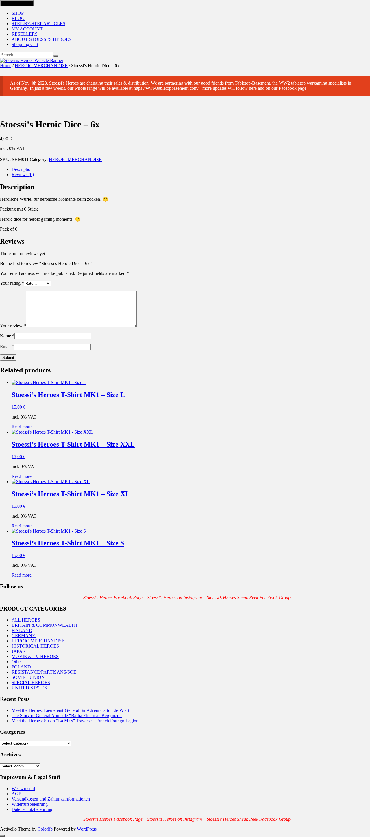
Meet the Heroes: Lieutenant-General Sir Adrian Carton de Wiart (70, 710)
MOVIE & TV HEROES (35, 656)
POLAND (21, 666)
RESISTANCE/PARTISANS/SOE (44, 672)
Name (7, 335)
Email (7, 346)
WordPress (87, 829)
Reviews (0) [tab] (23, 174)
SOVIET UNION (28, 677)
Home (5, 65)
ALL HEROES (26, 619)
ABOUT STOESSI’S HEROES (41, 39)
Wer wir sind (23, 788)
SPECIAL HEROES (31, 682)
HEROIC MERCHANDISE (41, 65)
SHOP (18, 13)
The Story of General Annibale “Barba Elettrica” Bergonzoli (67, 715)
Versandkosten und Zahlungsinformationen (51, 798)
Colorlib (45, 829)
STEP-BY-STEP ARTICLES (38, 23)
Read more (22, 426)
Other (17, 661)
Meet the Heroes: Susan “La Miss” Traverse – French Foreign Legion (75, 720)
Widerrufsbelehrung (30, 804)
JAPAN (19, 651)
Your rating (12, 283)
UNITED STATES (29, 687)
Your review (13, 325)
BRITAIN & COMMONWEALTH (44, 625)
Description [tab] (22, 169)
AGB (17, 793)
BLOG (18, 18)
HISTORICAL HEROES (35, 646)
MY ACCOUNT (27, 28)
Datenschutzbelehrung (32, 809)
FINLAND (22, 630)
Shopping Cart (25, 44)
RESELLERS (25, 34)
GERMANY (24, 635)
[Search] (55, 56)
